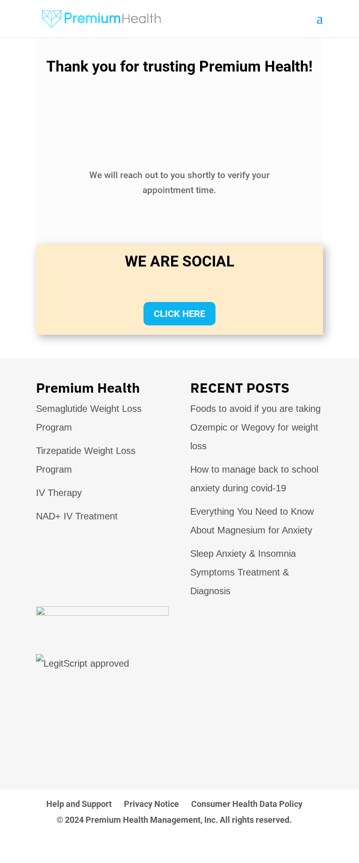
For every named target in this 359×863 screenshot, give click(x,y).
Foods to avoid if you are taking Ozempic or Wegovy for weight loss (255, 427)
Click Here (179, 313)
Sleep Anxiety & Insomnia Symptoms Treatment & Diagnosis (243, 572)
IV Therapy (59, 493)
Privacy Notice (151, 804)
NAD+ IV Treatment (77, 516)
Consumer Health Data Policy (246, 804)
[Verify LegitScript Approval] (82, 663)
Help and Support (79, 804)
